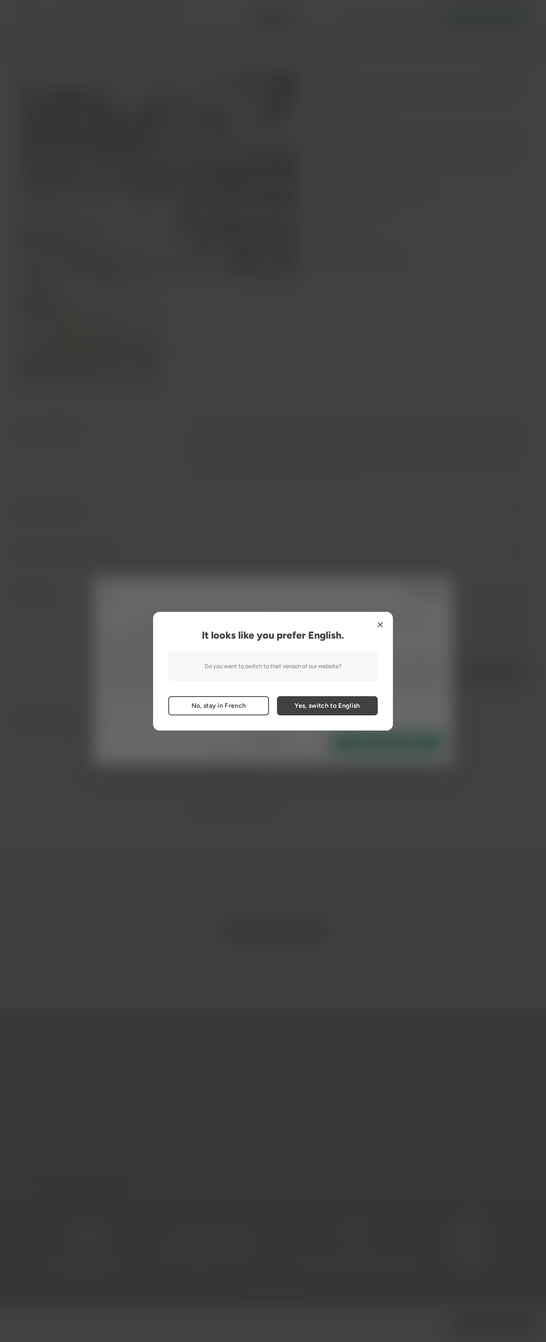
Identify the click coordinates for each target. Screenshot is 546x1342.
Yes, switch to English (327, 705)
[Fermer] (380, 625)
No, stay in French (218, 705)
